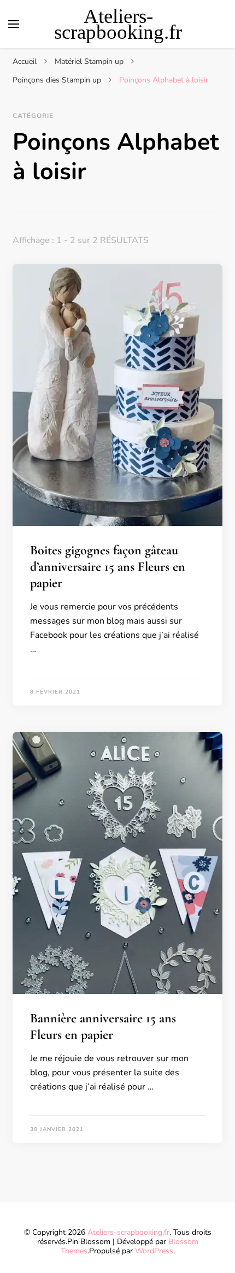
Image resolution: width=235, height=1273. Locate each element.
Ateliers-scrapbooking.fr (118, 24)
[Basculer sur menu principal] (13, 24)
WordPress (154, 1251)
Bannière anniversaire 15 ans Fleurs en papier (103, 1026)
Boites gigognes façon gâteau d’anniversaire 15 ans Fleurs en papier (107, 566)
